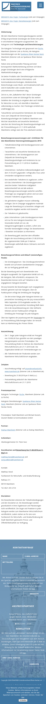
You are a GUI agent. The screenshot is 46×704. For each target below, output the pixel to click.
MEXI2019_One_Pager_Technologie (14, 17)
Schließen (23, 700)
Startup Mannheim (8, 430)
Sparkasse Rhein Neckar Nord (32, 54)
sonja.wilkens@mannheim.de (12, 460)
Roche (40, 48)
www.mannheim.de (12, 371)
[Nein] (43, 694)
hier (33, 589)
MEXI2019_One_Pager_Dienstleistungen (16, 21)
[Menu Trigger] (40, 5)
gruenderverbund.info (33, 368)
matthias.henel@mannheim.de (12, 457)
